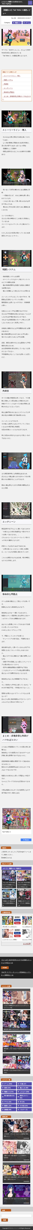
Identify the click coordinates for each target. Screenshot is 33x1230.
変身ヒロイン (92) (24, 1097)
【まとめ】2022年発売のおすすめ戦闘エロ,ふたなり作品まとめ (16, 961)
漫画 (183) (7, 1088)
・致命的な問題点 (8, 92)
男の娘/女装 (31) (9, 1095)
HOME (5, 967)
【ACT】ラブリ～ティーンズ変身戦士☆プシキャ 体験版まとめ (16, 974)
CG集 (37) (23, 1084)
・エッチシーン (7, 88)
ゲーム (28, 23)
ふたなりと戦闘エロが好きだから (11, 3)
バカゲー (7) (23, 1109)
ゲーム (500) (8, 1084)
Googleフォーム (6, 857)
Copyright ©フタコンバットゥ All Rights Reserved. (16, 1228)
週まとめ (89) (24, 1088)
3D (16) (22, 1102)
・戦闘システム (7, 80)
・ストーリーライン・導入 (11, 76)
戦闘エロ (18, 23)
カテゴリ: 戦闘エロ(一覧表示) (12, 868)
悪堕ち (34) (7, 1106)
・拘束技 (5, 84)
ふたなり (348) (24, 1092)
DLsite (17, 920)
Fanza (17, 923)
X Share (26, 840)
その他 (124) (24, 1106)
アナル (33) (7, 1102)
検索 (4, 1220)
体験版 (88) (7, 1109)
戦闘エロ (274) (8, 1092)
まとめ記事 (27, 943)
